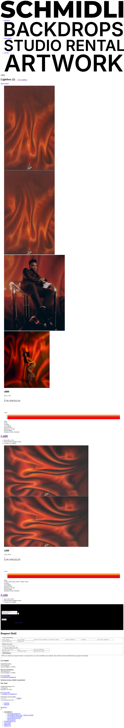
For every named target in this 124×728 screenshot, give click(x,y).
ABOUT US (7, 726)
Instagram (6, 704)
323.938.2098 (6, 675)
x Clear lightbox (22, 80)
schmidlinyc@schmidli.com (9, 694)
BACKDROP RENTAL (14, 713)
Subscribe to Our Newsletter (8, 696)
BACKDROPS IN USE (13, 718)
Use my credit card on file (11, 648)
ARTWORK (7, 723)
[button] (1, 709)
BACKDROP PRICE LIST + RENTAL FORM (20, 715)
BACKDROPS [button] (8, 712)
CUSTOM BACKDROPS (14, 716)
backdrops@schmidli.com (9, 677)
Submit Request (7, 653)
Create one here (19, 622)
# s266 (4, 594)
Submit (19, 698)
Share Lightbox (5, 83)
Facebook (6, 703)
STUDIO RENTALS (10, 721)
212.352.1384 (6, 692)
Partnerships (7, 724)
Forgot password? (6, 616)
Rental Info (4, 707)
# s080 (4, 436)
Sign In (4, 619)
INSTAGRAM (11, 720)
